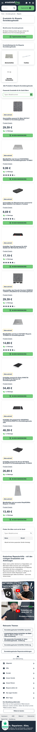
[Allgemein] (34, 663)
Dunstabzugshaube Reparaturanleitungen (18, 651)
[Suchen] (14, 8)
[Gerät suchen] (31, 533)
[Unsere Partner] (34, 683)
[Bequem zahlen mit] (34, 688)
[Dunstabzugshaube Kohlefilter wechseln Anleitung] (17, 590)
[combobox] (6, 8)
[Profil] (33, 3)
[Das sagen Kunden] (34, 693)
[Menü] (2, 2)
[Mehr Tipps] (34, 697)
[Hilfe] (34, 668)
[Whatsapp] (26, 3)
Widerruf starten (19, 711)
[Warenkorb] (29, 3)
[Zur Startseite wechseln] (12, 2)
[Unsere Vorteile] (34, 678)
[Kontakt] (34, 673)
